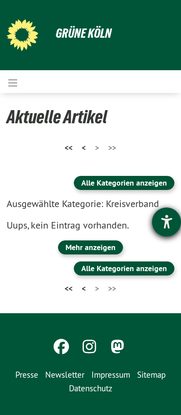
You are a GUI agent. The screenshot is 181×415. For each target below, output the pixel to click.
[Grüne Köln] (22, 35)
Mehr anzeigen (90, 247)
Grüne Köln (84, 33)
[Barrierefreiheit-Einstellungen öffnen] (166, 222)
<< (68, 148)
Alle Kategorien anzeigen (124, 183)
